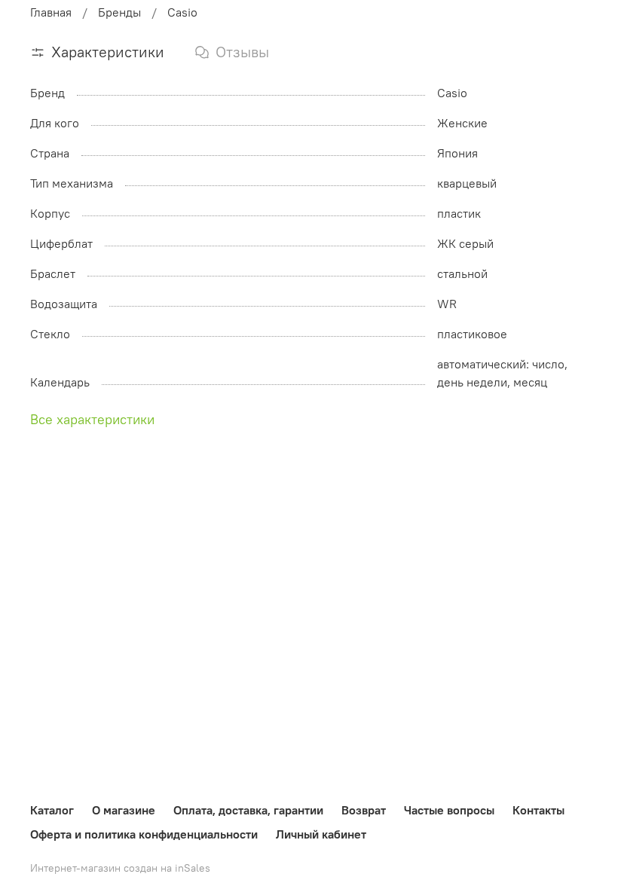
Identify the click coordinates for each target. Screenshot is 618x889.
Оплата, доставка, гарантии (248, 809)
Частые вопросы (449, 809)
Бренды (119, 12)
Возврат (363, 809)
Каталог (52, 809)
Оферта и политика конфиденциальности (144, 834)
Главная (51, 12)
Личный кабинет (321, 834)
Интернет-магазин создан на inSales (120, 868)
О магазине (123, 809)
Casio (182, 12)
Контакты (538, 809)
